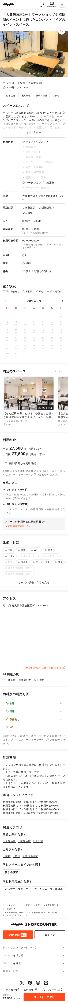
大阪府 (10, 83)
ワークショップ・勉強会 (48, 889)
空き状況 (10, 95)
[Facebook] (30, 983)
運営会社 (11, 989)
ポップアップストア (16, 889)
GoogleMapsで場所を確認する (43, 667)
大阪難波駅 (45, 207)
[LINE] (46, 983)
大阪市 (21, 83)
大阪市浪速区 (36, 83)
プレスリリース (50, 989)
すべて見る (33, 132)
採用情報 (28, 989)
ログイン (50, 934)
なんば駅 (27, 212)
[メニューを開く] (62, 5)
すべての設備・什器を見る (34, 582)
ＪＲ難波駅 (28, 207)
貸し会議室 (11, 872)
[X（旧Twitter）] (22, 983)
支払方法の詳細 (16, 526)
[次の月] (62, 301)
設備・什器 (41, 95)
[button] (34, 54)
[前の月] (5, 301)
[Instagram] (38, 983)
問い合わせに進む (44, 997)
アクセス (57, 95)
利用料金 (26, 95)
